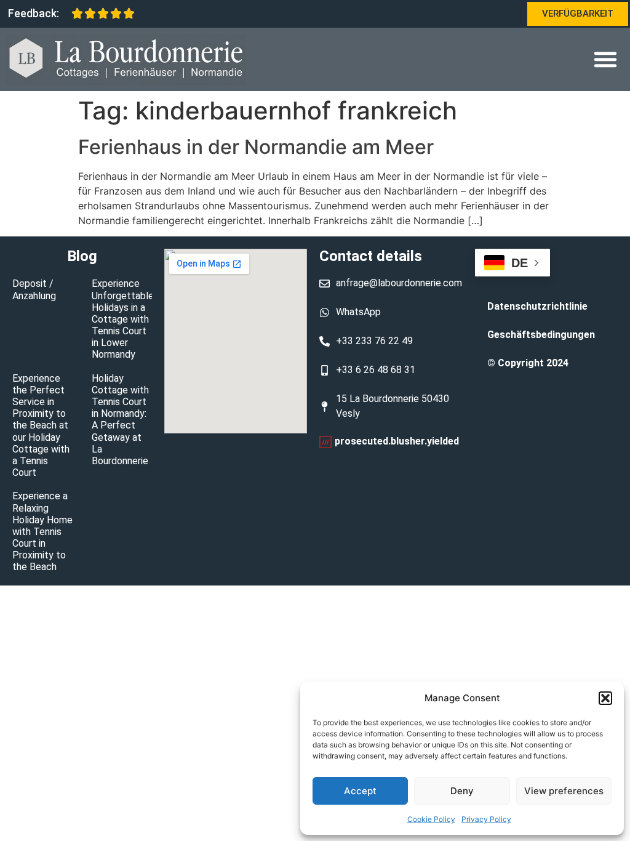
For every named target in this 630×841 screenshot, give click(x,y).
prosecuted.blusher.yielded (397, 441)
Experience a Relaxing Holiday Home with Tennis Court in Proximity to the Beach (42, 531)
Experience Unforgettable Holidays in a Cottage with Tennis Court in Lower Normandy (123, 319)
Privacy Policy (486, 819)
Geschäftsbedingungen (541, 334)
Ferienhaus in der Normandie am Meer (256, 147)
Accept (360, 791)
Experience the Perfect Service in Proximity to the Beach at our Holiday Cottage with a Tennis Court (41, 425)
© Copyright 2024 (527, 363)
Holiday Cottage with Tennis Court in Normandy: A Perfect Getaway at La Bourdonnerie (120, 419)
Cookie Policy (431, 819)
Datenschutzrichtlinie (537, 306)
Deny (462, 791)
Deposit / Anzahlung (34, 289)
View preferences (564, 791)
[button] (605, 698)
